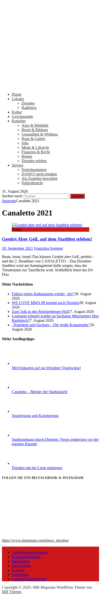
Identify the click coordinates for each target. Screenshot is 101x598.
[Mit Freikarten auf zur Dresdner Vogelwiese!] (30, 363)
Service (17, 165)
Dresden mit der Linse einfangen (37, 468)
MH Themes (12, 592)
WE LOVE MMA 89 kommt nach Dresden (45, 303)
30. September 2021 (17, 248)
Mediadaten (21, 561)
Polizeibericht (32, 183)
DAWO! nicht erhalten (39, 174)
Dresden (28, 103)
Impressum (20, 574)
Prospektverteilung (26, 557)
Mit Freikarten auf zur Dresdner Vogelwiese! (46, 368)
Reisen (27, 156)
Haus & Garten (33, 139)
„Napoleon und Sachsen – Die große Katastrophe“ (51, 325)
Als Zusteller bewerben (40, 178)
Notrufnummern (34, 170)
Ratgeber (19, 121)
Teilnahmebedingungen (30, 552)
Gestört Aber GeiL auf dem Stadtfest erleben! (47, 239)
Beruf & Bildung (35, 130)
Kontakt (18, 570)
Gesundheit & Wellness (40, 134)
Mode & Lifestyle (35, 147)
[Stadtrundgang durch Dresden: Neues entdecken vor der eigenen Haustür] (30, 435)
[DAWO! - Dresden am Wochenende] (50, 86)
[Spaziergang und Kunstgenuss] (30, 411)
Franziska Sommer (48, 248)
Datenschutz (21, 566)
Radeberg (29, 108)
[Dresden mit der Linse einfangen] (30, 463)
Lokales (18, 99)
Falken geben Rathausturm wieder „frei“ (43, 294)
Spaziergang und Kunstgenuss (35, 416)
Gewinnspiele (22, 116)
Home (16, 94)
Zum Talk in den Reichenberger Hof (40, 311)
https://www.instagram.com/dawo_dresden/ (35, 540)
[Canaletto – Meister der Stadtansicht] (30, 387)
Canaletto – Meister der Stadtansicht (39, 392)
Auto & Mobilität (35, 125)
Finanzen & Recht (36, 152)
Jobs (25, 143)
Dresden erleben (34, 161)
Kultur (17, 112)
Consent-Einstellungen (29, 579)
